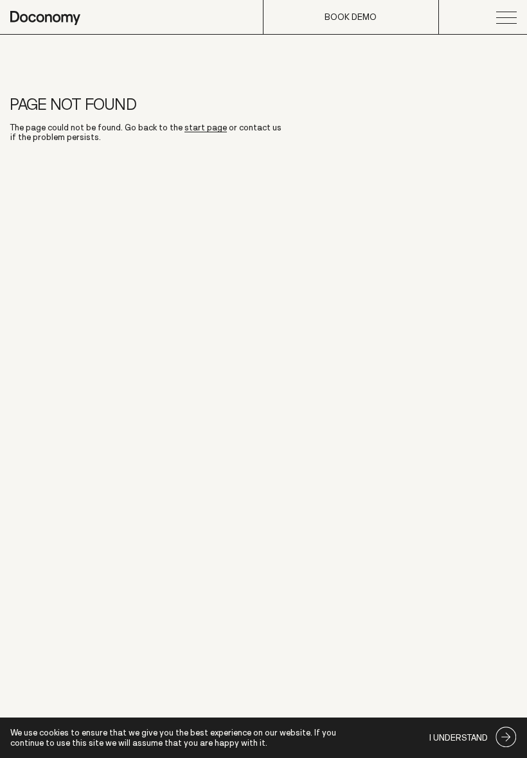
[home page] (45, 17)
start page (205, 127)
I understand (458, 737)
